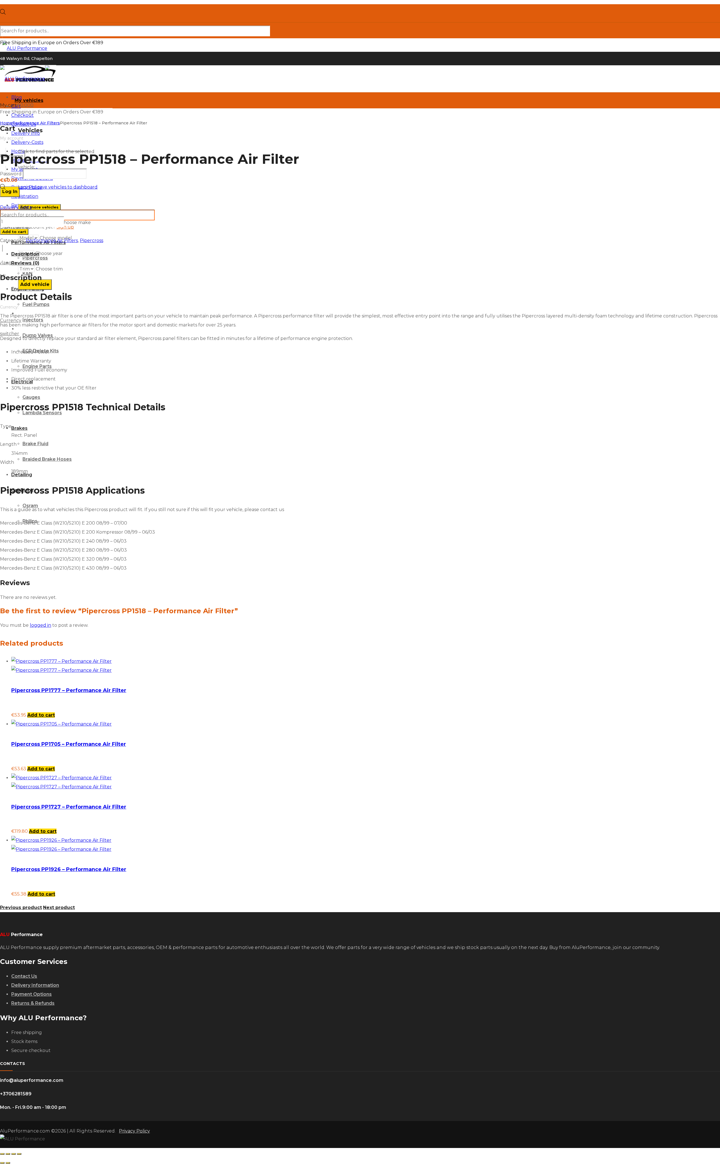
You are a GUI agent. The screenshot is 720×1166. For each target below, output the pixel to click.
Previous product (21, 907)
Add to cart (14, 231)
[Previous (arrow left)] (2, 1163)
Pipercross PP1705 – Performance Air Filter (68, 744)
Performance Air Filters (36, 123)
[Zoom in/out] (2, 1154)
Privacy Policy (134, 1131)
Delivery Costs (16, 207)
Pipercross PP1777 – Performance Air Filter (68, 690)
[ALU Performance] (43, 48)
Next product (59, 907)
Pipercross (91, 240)
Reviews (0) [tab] (25, 263)
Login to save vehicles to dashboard (58, 187)
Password (11, 173)
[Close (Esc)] (19, 1154)
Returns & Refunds (33, 1003)
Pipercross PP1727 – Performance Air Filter (68, 807)
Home (6, 123)
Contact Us (24, 976)
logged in (40, 625)
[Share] (13, 1154)
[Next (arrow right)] (8, 1163)
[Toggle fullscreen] (8, 1154)
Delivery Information (35, 985)
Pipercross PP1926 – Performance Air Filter (68, 869)
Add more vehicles (39, 207)
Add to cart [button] (41, 715)
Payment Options (31, 994)
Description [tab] (25, 254)
